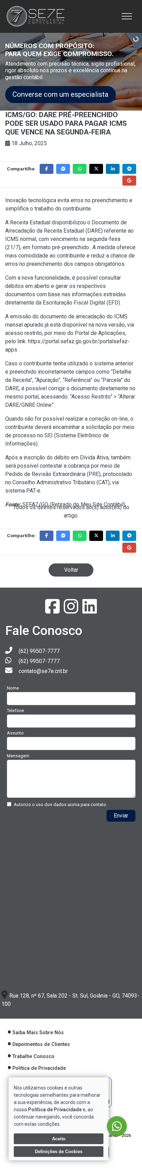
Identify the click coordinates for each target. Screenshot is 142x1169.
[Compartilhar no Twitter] (96, 169)
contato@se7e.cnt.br (43, 671)
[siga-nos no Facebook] (53, 610)
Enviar (121, 815)
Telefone (15, 710)
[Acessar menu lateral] (127, 16)
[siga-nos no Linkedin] (89, 610)
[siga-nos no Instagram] (72, 610)
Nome (13, 688)
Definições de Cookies (58, 1151)
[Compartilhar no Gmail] (129, 181)
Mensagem (18, 755)
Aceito (58, 1138)
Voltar (71, 570)
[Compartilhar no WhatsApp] (80, 169)
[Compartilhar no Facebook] (46, 169)
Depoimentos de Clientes (41, 1044)
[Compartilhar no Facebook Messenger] (63, 169)
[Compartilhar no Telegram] (129, 169)
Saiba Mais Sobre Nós (38, 1033)
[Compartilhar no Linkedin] (113, 169)
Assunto (15, 733)
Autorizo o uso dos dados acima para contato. (60, 804)
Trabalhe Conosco (33, 1056)
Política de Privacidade (39, 1068)
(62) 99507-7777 (39, 651)
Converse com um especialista (60, 94)
